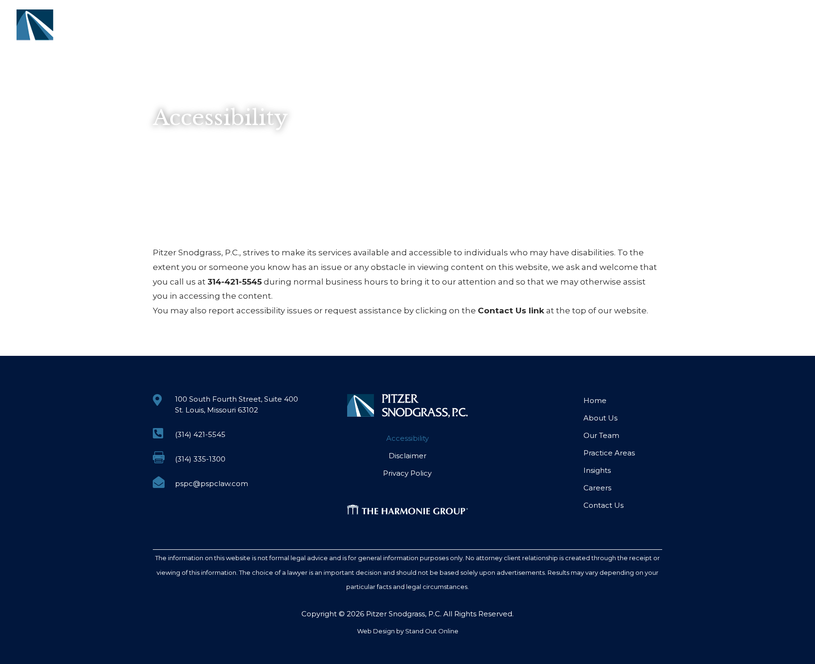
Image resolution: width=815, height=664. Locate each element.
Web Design (376, 631)
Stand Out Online (431, 631)
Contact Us (766, 22)
